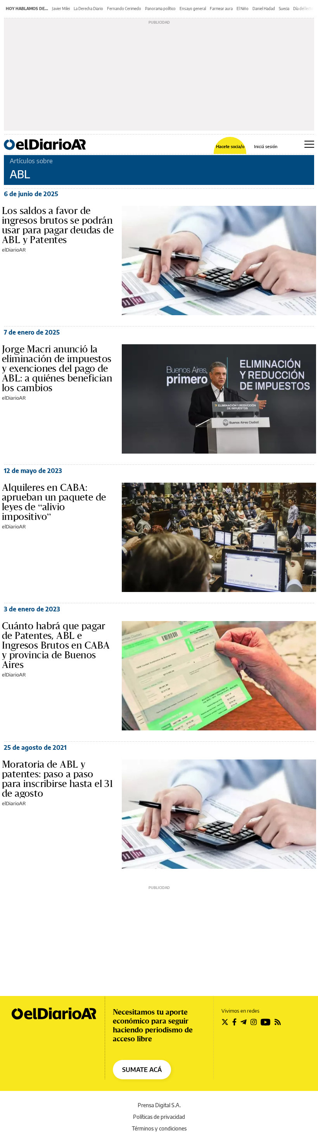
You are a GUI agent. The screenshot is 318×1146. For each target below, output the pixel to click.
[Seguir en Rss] (278, 1021)
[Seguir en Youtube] (266, 1021)
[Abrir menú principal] (309, 144)
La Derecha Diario (88, 8)
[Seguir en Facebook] (234, 1021)
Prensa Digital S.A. (159, 1105)
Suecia (284, 8)
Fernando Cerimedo (124, 8)
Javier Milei (61, 8)
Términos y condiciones (159, 1128)
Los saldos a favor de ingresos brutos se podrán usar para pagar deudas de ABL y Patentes (58, 225)
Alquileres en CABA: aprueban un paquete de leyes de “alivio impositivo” (54, 502)
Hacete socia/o (230, 146)
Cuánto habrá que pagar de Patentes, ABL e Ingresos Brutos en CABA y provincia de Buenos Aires (56, 645)
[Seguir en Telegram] (243, 1021)
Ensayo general (193, 8)
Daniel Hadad (263, 8)
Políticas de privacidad (159, 1116)
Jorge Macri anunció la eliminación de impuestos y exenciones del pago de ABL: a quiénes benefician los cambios (57, 368)
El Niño (243, 8)
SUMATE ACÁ (142, 1070)
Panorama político (160, 8)
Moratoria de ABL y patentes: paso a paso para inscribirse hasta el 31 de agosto (57, 778)
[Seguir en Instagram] (254, 1021)
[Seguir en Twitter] (224, 1021)
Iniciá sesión (265, 146)
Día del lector (304, 8)
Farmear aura (221, 8)
